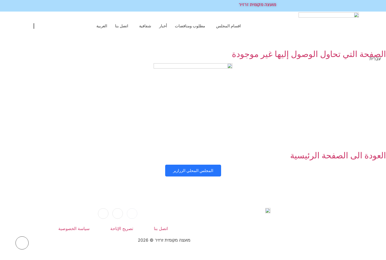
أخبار (163, 25)
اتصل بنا (121, 25)
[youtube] (103, 213)
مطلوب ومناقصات (190, 25)
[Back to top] (22, 242)
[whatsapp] (117, 213)
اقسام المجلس (228, 25)
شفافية (145, 25)
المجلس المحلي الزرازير (193, 170)
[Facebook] (132, 213)
